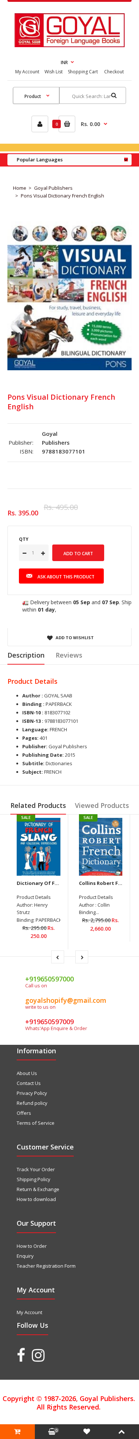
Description (25, 655)
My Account (27, 72)
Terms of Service (35, 1123)
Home (19, 188)
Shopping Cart (83, 72)
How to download (36, 1199)
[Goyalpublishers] (69, 45)
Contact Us (29, 1083)
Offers (24, 1113)
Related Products (38, 805)
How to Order (32, 1246)
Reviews (69, 655)
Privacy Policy (32, 1093)
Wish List (53, 72)
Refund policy (32, 1103)
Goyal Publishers (53, 188)
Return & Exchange (38, 1189)
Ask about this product (66, 577)
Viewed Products (102, 805)
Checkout (114, 72)
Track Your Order (36, 1169)
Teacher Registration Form (46, 1266)
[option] (69, 295)
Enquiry (25, 1256)
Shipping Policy (33, 1179)
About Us (27, 1073)
